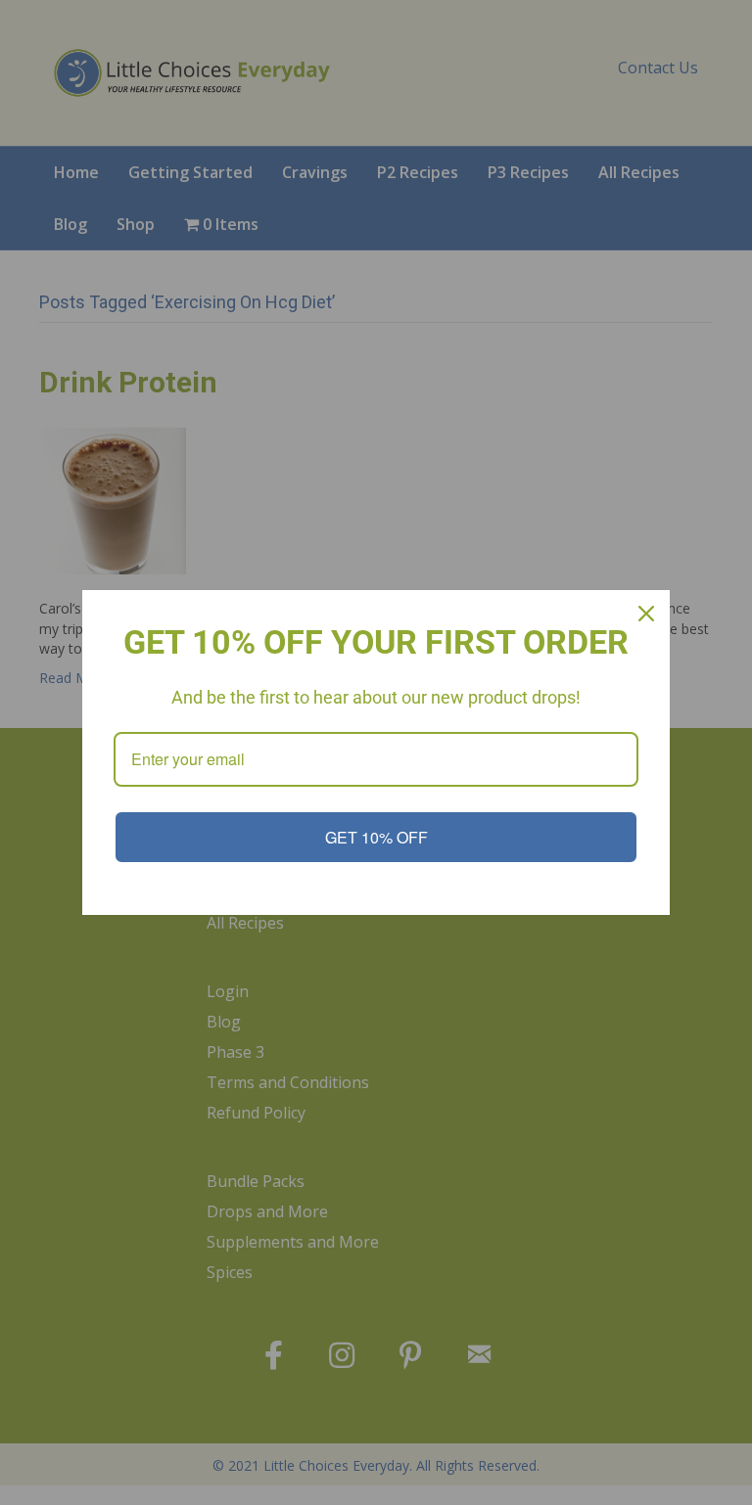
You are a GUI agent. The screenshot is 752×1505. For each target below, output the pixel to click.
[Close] (646, 613)
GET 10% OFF (376, 837)
